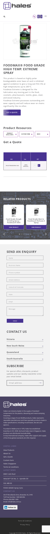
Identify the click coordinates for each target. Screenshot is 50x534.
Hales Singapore (9, 472)
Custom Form (8, 468)
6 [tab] (29, 243)
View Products (8, 458)
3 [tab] (23, 243)
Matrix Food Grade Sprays (23, 24)
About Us (6, 461)
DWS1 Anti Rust (9, 482)
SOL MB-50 (7, 491)
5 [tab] (27, 243)
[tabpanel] (13, 226)
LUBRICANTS (25, 22)
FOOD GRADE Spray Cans (13, 496)
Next (45, 242)
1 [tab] (19, 243)
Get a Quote (8, 465)
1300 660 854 (20, 505)
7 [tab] (31, 243)
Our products (14, 22)
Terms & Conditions (11, 475)
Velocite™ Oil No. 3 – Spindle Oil (15, 487)
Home (5, 22)
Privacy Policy (25, 533)
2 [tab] (21, 243)
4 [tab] (25, 243)
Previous (4, 242)
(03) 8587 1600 (13, 507)
